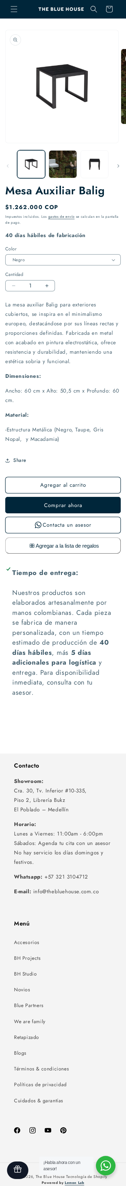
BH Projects (27, 958)
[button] (14, 9)
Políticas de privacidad (40, 1084)
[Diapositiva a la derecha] (118, 166)
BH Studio (25, 973)
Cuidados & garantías (38, 1100)
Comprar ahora (63, 505)
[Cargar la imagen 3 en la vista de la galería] (94, 164)
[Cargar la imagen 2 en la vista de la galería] (63, 164)
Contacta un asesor (67, 525)
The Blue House (50, 1176)
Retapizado (26, 1037)
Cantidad (14, 274)
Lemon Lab (74, 1182)
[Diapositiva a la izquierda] (7, 166)
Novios (22, 989)
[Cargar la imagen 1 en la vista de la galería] (31, 164)
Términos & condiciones (41, 1068)
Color (10, 248)
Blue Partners (29, 1005)
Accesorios (27, 942)
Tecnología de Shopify (86, 1176)
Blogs (20, 1052)
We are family (30, 1021)
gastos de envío (61, 216)
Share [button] (19, 460)
